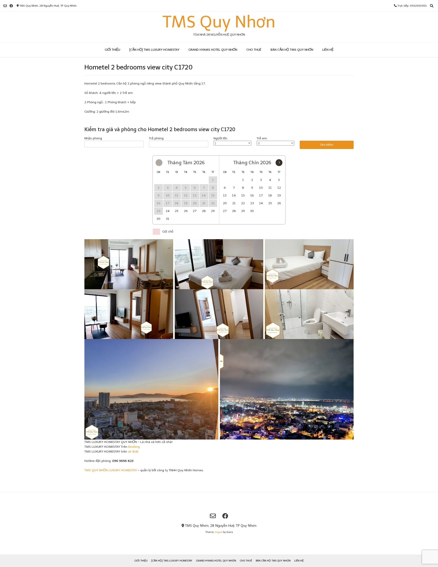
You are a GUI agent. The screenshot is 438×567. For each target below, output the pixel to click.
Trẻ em (262, 138)
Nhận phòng (93, 138)
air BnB (133, 451)
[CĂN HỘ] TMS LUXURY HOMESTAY (154, 50)
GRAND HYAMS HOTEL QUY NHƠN (212, 50)
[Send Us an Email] (5, 6)
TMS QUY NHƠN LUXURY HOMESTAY (110, 470)
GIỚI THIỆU (112, 50)
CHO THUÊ (253, 50)
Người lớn (220, 138)
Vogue (218, 532)
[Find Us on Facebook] (11, 6)
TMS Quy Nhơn (219, 22)
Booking (134, 447)
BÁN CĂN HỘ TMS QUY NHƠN (292, 50)
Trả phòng (156, 138)
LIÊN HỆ (328, 50)
